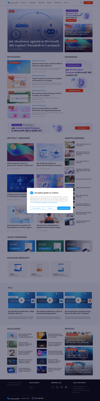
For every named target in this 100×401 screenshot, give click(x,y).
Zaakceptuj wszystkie (64, 208)
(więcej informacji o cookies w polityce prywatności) (45, 202)
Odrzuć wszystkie (36, 208)
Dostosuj (50, 208)
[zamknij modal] (71, 190)
